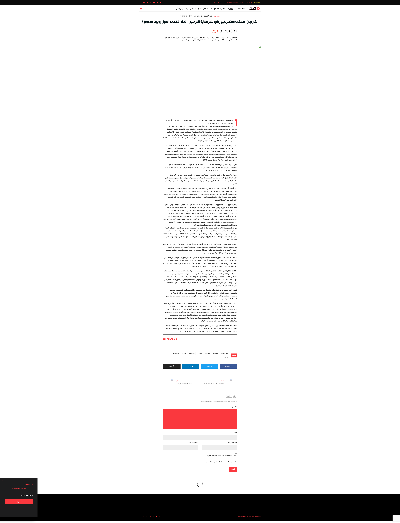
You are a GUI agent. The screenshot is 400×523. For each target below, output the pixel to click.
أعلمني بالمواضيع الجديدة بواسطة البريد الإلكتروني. (221, 462)
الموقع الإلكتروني (193, 442)
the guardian (170, 339)
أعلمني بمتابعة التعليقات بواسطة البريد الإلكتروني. (221, 455)
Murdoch (224, 353)
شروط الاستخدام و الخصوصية (231, 3)
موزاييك (231, 8)
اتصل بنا (214, 3)
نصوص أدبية (191, 8)
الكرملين (191, 353)
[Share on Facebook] (234, 31)
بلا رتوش (179, 8)
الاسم (235, 432)
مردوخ (225, 357)
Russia (215, 353)
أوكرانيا (207, 353)
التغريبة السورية (219, 8)
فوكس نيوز (175, 353)
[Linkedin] (150, 2)
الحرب (199, 353)
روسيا (183, 353)
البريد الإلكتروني (232, 442)
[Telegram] (147, 2)
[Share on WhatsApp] (226, 31)
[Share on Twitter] (222, 31)
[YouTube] (154, 2)
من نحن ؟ (220, 3)
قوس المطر (203, 8)
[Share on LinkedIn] (230, 31)
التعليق (234, 407)
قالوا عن (241, 3)
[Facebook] (160, 2)
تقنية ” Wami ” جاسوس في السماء (184, 382)
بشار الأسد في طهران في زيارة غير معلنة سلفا (214, 382)
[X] (157, 2)
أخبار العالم (241, 8)
